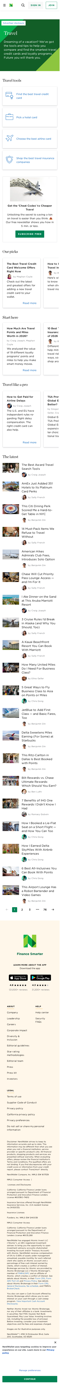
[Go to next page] (52, 909)
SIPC (27, 1273)
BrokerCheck (13, 1288)
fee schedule (32, 1286)
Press (10, 1067)
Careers (11, 1024)
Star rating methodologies (15, 1053)
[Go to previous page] (7, 909)
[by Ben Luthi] (24, 791)
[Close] (55, 1342)
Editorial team (15, 1061)
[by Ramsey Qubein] (24, 814)
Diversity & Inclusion (13, 1038)
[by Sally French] (24, 497)
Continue (30, 1379)
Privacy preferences (18, 1120)
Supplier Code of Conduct (22, 1102)
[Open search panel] (23, 5)
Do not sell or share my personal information (25, 1128)
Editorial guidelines (18, 1045)
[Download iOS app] (18, 978)
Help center (42, 1012)
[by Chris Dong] (24, 701)
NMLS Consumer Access (18, 1179)
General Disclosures (16, 1286)
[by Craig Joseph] (24, 474)
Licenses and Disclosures (19, 1184)
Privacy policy (15, 1108)
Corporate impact (17, 1030)
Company (12, 1012)
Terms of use (14, 1096)
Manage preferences (30, 1370)
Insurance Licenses (15, 1212)
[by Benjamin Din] (24, 519)
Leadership (13, 1018)
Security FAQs (40, 1020)
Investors (12, 1079)
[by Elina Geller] (24, 678)
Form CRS (40, 1278)
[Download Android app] (40, 978)
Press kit (12, 1073)
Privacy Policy (30, 1281)
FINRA (21, 1273)
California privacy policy (21, 1114)
